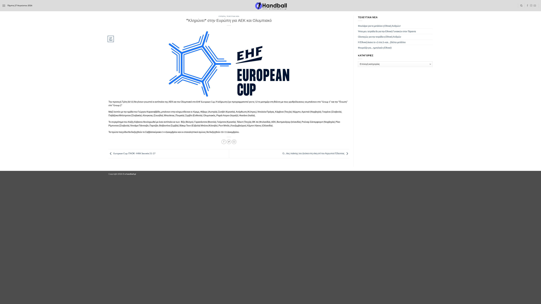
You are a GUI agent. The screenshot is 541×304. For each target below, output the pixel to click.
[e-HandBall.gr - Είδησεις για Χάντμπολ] (270, 5)
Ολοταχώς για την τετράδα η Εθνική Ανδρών (379, 36)
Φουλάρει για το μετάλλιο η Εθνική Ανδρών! (379, 25)
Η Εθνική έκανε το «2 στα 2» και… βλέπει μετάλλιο (382, 42)
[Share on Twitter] (229, 141)
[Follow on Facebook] (527, 5)
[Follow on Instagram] (531, 5)
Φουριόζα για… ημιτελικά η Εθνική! (375, 47)
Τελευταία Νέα (233, 16)
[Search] (521, 5)
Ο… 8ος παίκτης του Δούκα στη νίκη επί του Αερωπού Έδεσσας (313, 153)
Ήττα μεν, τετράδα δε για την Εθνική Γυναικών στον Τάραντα (387, 31)
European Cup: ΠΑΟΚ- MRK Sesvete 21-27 (134, 153)
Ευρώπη (222, 16)
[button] (3, 5)
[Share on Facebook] (223, 141)
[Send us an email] (535, 5)
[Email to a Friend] (234, 141)
